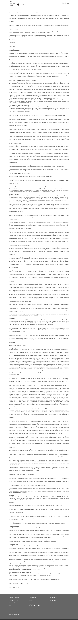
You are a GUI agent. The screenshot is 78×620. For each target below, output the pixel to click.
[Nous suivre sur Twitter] (34, 605)
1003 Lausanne (53, 600)
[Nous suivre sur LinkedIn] (36, 605)
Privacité (16, 612)
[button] (63, 3)
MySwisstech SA (53, 597)
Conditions (11, 612)
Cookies (21, 612)
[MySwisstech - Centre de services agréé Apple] (24, 3)
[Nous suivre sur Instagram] (32, 605)
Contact (13, 46)
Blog (10, 605)
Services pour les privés (13, 600)
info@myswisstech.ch (54, 605)
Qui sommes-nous (32, 597)
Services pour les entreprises (14, 602)
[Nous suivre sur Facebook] (30, 605)
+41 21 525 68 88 (53, 603)
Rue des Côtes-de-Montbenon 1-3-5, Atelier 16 (59, 598)
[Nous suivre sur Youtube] (39, 605)
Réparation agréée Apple (14, 597)
